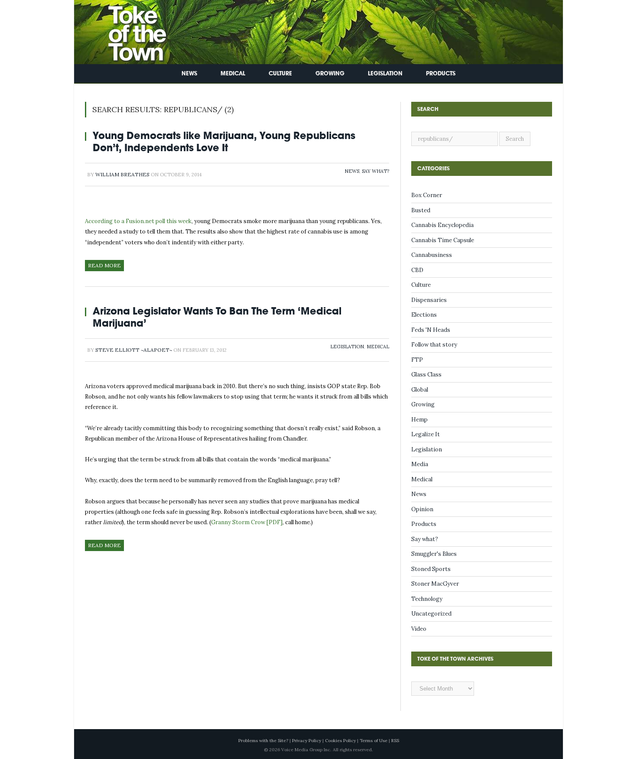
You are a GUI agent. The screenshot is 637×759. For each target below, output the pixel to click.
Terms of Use (373, 740)
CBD (417, 270)
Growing (329, 73)
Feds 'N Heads (430, 330)
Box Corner (426, 195)
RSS (395, 740)
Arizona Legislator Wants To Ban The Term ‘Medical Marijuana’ (217, 317)
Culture (280, 73)
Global (419, 389)
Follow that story (434, 344)
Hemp (419, 419)
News (189, 73)
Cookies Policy (340, 740)
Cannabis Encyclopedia (442, 225)
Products (440, 73)
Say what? (375, 171)
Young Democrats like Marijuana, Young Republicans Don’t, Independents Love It (224, 141)
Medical (233, 73)
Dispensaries (429, 300)
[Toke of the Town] (128, 30)
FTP (417, 359)
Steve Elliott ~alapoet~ (133, 350)
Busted (420, 210)
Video (418, 628)
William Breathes (122, 174)
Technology (426, 599)
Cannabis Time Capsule (442, 240)
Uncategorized (431, 613)
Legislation (385, 73)
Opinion (422, 509)
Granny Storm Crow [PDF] (247, 522)
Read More (104, 265)
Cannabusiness (431, 255)
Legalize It (425, 434)
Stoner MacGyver (435, 583)
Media (419, 464)
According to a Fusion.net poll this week (138, 221)
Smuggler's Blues (434, 554)
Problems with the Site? (263, 740)
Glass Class (426, 374)
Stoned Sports (431, 569)
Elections (424, 314)
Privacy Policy (306, 740)
